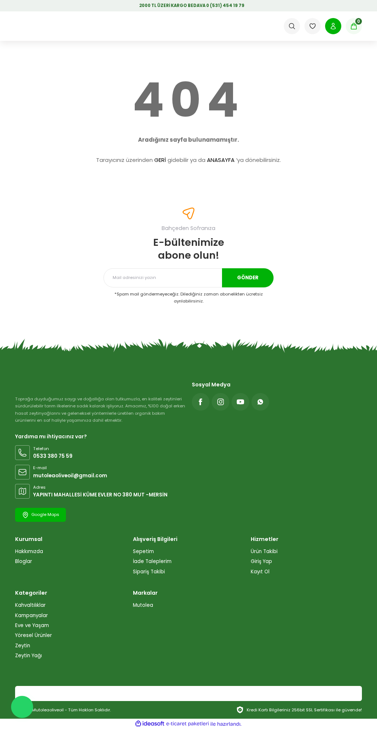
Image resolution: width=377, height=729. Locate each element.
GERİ (160, 160)
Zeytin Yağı (28, 655)
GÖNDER (247, 277)
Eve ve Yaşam (32, 625)
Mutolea (143, 605)
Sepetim (143, 551)
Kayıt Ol (260, 571)
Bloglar (23, 561)
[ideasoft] (150, 724)
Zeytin (22, 645)
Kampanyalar (31, 615)
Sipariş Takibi (149, 571)
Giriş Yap (261, 561)
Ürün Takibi (264, 551)
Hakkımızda (29, 551)
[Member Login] (333, 26)
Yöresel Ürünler (33, 635)
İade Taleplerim (152, 561)
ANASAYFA (221, 160)
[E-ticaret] (187, 724)
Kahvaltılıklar (30, 605)
